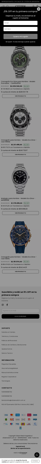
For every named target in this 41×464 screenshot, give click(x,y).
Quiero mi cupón (20, 36)
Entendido (35, 461)
